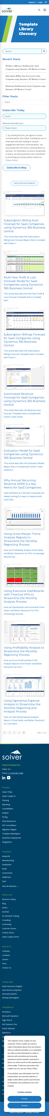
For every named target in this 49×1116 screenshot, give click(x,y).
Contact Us (6, 968)
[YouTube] (8, 777)
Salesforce (6, 1032)
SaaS (4, 881)
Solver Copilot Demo (10, 937)
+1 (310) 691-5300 (15, 773)
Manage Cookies (32, 1112)
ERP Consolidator (9, 825)
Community (6, 924)
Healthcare (6, 877)
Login (40, 2)
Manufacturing (8, 860)
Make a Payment (16, 1112)
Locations (6, 955)
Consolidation (7, 808)
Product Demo (8, 932)
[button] (44, 10)
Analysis (5, 813)
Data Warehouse (9, 821)
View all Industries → (10, 886)
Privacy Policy (11, 160)
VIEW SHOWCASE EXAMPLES (24, 183)
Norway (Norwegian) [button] (10, 997)
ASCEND (5, 912)
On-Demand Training (10, 916)
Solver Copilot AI (8, 796)
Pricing (4, 817)
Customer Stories (9, 928)
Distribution (6, 864)
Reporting (6, 804)
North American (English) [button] (12, 986)
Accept (24, 1099)
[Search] (39, 10)
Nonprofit (6, 856)
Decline (25, 1105)
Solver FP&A (7, 792)
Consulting (6, 920)
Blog (4, 903)
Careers (5, 959)
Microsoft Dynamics (10, 1016)
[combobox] (24, 102)
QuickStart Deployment (11, 838)
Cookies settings (24, 1092)
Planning (5, 800)
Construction (7, 873)
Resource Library (9, 899)
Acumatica (6, 1012)
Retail (4, 869)
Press (4, 963)
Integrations (7, 842)
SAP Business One (9, 1024)
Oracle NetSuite (8, 1028)
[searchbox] (17, 102)
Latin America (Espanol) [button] (11, 990)
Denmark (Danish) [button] (9, 994)
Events (4, 907)
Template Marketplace (11, 833)
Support (32, 2)
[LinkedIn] (3, 777)
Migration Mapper (9, 829)
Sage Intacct (7, 1020)
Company (6, 951)
